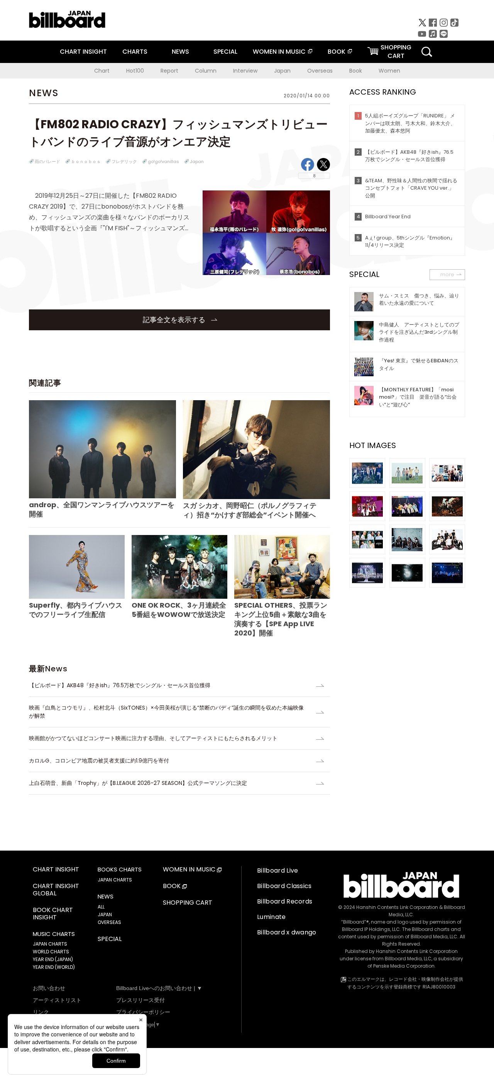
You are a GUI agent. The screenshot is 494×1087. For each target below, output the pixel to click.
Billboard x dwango (286, 932)
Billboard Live (277, 870)
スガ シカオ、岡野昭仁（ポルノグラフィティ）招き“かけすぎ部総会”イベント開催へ (249, 510)
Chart (102, 71)
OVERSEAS (109, 922)
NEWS (180, 51)
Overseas (320, 71)
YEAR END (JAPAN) (53, 959)
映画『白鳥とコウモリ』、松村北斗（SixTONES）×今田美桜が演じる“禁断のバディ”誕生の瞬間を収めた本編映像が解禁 (166, 712)
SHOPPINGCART (396, 51)
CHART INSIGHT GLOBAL (56, 890)
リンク (41, 1012)
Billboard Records (284, 901)
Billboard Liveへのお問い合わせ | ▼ (159, 988)
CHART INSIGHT (83, 51)
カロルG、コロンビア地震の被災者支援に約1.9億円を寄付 (99, 760)
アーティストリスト (57, 1000)
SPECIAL (225, 51)
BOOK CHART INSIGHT (53, 914)
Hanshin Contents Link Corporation (397, 907)
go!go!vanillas (163, 161)
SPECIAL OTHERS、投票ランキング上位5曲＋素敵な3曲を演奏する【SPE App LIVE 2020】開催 (280, 619)
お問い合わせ (49, 988)
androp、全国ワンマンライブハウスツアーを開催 (101, 509)
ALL (101, 907)
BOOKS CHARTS (120, 869)
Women (389, 71)
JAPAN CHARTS (50, 944)
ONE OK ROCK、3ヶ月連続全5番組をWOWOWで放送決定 (179, 609)
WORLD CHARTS (51, 951)
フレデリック (124, 161)
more (447, 274)
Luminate (271, 916)
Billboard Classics (284, 885)
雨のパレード (47, 161)
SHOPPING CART (187, 903)
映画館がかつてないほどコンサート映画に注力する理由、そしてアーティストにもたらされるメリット (153, 738)
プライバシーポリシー (143, 1012)
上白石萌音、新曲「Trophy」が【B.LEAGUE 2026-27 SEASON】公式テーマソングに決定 (138, 783)
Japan (282, 71)
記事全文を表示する (175, 319)
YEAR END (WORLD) (54, 967)
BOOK (336, 51)
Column (206, 71)
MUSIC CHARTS (54, 934)
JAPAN (105, 914)
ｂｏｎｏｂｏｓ (86, 161)
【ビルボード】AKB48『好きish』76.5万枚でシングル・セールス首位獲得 (122, 685)
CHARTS (134, 51)
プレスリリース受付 (140, 1000)
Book (355, 71)
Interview (245, 71)
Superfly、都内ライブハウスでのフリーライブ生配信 (75, 609)
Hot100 (135, 71)
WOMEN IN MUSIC (279, 51)
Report (169, 71)
